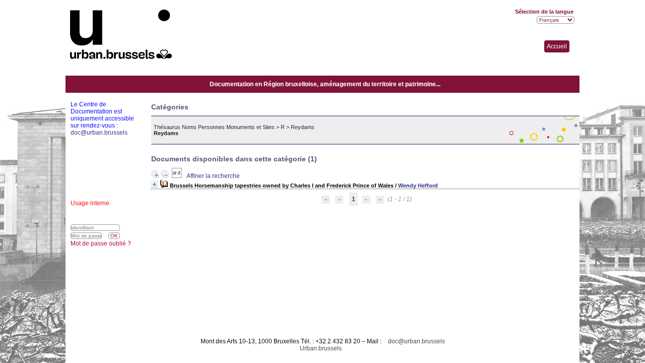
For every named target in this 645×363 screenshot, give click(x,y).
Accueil (557, 46)
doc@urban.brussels (416, 341)
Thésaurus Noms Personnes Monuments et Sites (214, 127)
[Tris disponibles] (177, 175)
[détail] (154, 184)
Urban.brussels (321, 348)
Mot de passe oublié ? (101, 243)
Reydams (302, 127)
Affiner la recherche (213, 175)
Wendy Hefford (418, 186)
